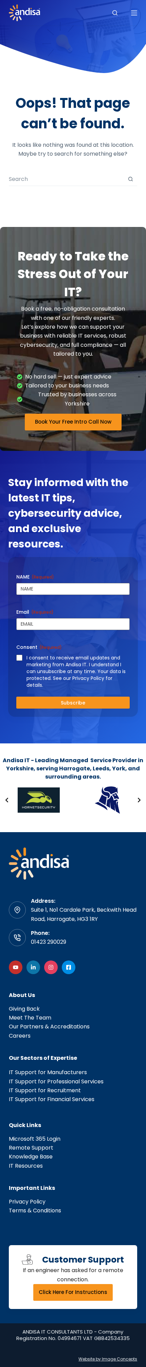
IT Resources (26, 1166)
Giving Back (24, 1009)
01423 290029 (48, 942)
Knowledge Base (31, 1156)
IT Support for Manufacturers (48, 1072)
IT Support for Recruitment (45, 1090)
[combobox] (66, 179)
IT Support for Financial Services (51, 1099)
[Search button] (130, 179)
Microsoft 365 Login (34, 1139)
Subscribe (73, 702)
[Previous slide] (7, 800)
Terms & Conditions (35, 1210)
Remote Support (31, 1148)
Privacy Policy (27, 1202)
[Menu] (134, 13)
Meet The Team (30, 1018)
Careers (20, 1036)
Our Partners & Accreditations (49, 1026)
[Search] (114, 12)
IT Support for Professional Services (56, 1081)
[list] (73, 800)
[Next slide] (139, 800)
